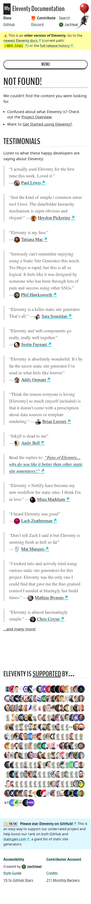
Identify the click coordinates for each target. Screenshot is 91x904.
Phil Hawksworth (36, 294)
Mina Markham (51, 499)
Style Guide (12, 873)
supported (47, 674)
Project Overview (36, 116)
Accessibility (13, 859)
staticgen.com (14, 839)
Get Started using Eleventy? (47, 124)
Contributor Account (63, 859)
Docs (7, 17)
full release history (55, 45)
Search (64, 17)
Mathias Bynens (49, 597)
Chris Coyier (48, 619)
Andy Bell (30, 442)
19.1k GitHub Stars (18, 880)
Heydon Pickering (54, 217)
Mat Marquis (32, 549)
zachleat (34, 866)
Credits (52, 873)
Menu (45, 64)
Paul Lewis (31, 182)
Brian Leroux (54, 421)
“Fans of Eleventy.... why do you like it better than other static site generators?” (46, 464)
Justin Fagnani (34, 344)
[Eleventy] (7, 9)
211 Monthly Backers (63, 880)
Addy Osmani (33, 379)
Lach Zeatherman (36, 520)
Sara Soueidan (54, 316)
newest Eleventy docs (20, 40)
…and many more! (19, 629)
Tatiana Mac (32, 239)
